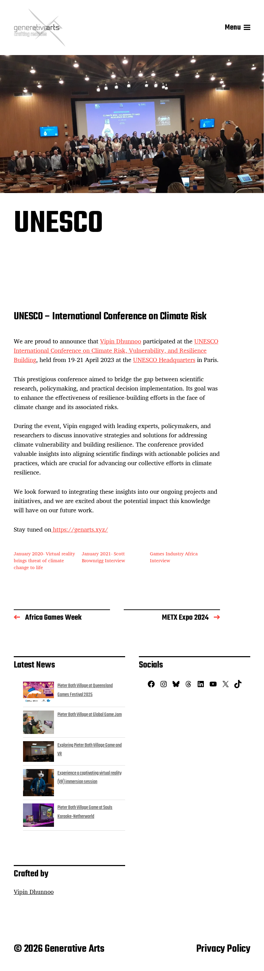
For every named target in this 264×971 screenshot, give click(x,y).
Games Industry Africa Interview (174, 556)
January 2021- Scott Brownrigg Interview (103, 556)
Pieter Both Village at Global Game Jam (89, 715)
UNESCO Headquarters (164, 359)
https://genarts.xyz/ (79, 529)
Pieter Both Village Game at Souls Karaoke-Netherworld (84, 812)
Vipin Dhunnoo (120, 341)
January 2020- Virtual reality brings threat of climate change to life (44, 560)
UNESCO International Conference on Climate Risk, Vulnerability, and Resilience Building (116, 350)
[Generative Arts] (39, 27)
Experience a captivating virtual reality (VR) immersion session (89, 777)
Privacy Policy (223, 949)
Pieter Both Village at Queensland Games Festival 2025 (85, 690)
